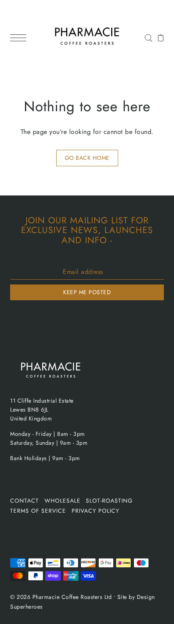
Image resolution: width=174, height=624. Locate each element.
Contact (24, 501)
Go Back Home (87, 158)
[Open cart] (161, 38)
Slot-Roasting (109, 501)
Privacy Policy (95, 511)
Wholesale (63, 501)
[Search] (148, 37)
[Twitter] (29, 477)
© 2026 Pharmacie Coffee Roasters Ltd (61, 597)
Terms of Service (38, 511)
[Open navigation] (20, 38)
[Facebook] (15, 477)
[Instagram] (46, 477)
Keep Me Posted (87, 292)
